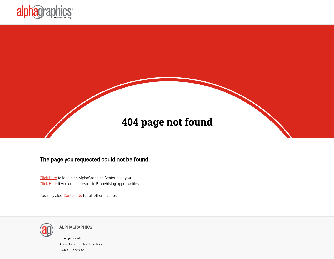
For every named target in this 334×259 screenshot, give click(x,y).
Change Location (71, 238)
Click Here (48, 177)
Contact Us (72, 195)
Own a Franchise (71, 250)
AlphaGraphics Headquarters (80, 244)
